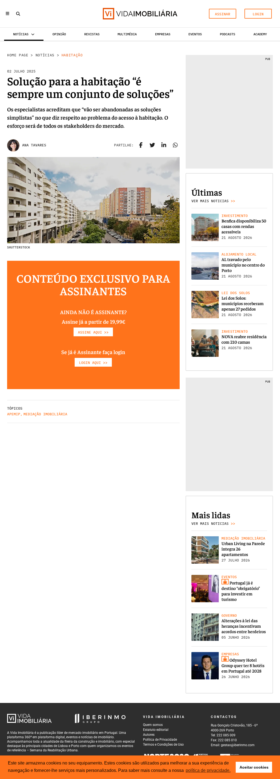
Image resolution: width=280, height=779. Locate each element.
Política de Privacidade (160, 740)
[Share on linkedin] (163, 145)
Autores (148, 735)
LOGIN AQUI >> (93, 362)
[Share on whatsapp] (175, 145)
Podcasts (227, 34)
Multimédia (127, 34)
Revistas (92, 34)
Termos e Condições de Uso (163, 744)
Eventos (195, 34)
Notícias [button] (20, 34)
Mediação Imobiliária (45, 414)
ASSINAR (222, 14)
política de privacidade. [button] (208, 770)
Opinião (59, 34)
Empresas (162, 34)
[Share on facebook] (140, 145)
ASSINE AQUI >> (93, 332)
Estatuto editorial (155, 730)
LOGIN (258, 14)
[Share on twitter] (152, 145)
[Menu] (7, 13)
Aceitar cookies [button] (254, 767)
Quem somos (153, 725)
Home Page (17, 55)
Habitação (72, 55)
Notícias (45, 55)
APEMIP (13, 414)
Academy (260, 34)
